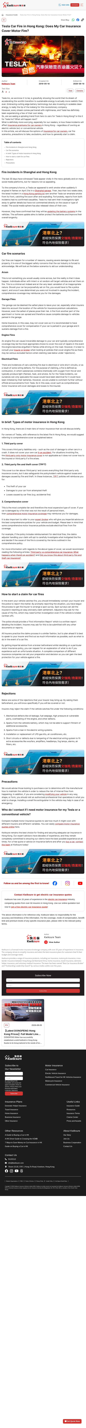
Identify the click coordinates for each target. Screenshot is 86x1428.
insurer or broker (22, 350)
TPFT (55, 476)
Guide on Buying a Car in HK (16, 1146)
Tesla (70, 90)
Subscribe (43, 991)
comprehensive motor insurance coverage (27, 513)
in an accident (44, 452)
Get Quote (75, 5)
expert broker (41, 519)
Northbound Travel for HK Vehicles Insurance (63, 1077)
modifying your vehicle (56, 794)
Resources (71, 1110)
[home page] (2, 15)
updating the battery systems (61, 211)
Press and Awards (74, 1121)
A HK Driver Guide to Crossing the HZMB (21, 1139)
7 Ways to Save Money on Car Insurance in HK (23, 1143)
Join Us (66, 1139)
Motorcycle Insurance (53, 1081)
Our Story (67, 1135)
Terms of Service (29, 1181)
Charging (79, 90)
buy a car (70, 842)
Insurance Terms (73, 1113)
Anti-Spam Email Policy (61, 1181)
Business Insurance (13, 1117)
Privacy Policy (39, 1181)
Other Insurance (11, 1121)
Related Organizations (12, 1181)
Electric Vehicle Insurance (55, 1073)
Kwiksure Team (8, 84)
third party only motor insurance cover (23, 455)
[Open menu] (81, 5)
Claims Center (72, 1117)
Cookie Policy (49, 1181)
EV (4, 20)
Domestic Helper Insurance (16, 1106)
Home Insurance (11, 1113)
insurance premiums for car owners (25, 125)
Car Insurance (50, 1070)
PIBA (21, 1181)
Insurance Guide (12, 15)
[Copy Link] (82, 19)
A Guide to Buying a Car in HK (17, 1135)
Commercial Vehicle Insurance (57, 1085)
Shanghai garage (43, 190)
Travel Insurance (11, 1110)
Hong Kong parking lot (34, 193)
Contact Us (67, 1146)
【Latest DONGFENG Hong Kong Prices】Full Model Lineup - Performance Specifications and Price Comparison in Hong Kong (22, 1032)
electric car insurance (57, 899)
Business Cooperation (72, 1143)
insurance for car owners (55, 131)
